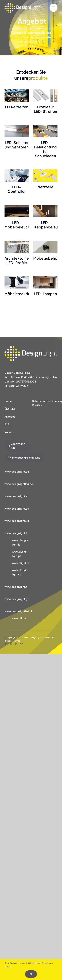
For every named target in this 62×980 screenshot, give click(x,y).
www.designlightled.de (19, 484)
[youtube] (21, 643)
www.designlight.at (16, 496)
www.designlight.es (17, 508)
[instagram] (11, 643)
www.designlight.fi (16, 586)
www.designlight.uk (17, 520)
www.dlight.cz (20, 563)
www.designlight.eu (17, 471)
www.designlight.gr (16, 599)
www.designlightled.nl (18, 611)
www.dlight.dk (21, 618)
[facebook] (6, 643)
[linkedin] (16, 643)
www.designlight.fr (16, 533)
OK (31, 974)
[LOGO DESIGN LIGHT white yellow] (22, 3)
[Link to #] (53, 8)
